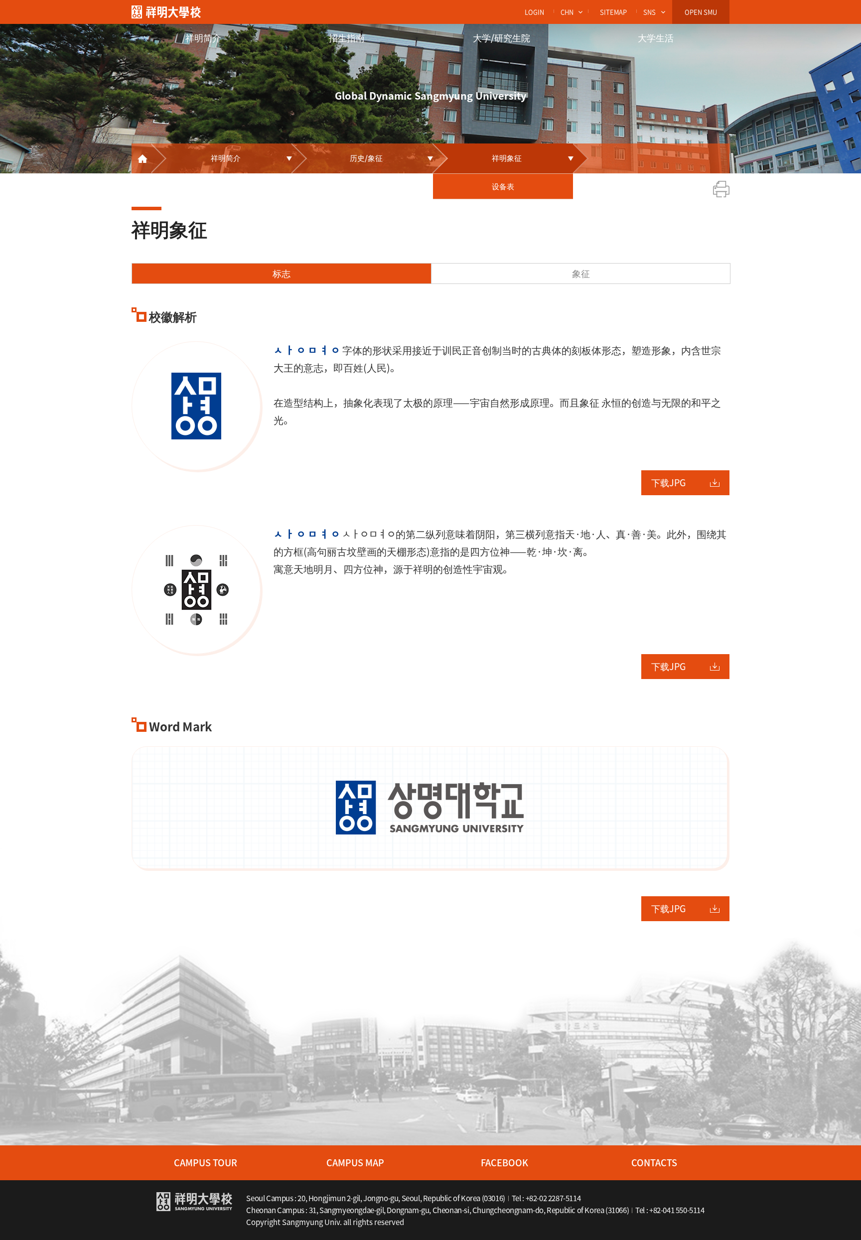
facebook (504, 1162)
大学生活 (656, 37)
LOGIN (534, 11)
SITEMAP (613, 11)
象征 (581, 273)
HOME (141, 158)
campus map (355, 1162)
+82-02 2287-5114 (553, 1198)
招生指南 (347, 37)
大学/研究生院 (501, 37)
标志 (281, 273)
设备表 (503, 186)
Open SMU (701, 11)
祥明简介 (203, 37)
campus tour (205, 1162)
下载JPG (668, 482)
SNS (649, 11)
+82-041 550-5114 (677, 1210)
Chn (567, 11)
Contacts (654, 1162)
